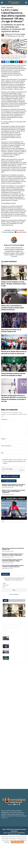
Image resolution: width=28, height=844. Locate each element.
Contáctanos (4, 817)
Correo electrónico (6, 445)
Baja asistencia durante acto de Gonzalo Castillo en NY (11, 330)
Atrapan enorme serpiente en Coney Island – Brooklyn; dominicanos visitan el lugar (13, 284)
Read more (7, 633)
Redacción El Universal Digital (15, 34)
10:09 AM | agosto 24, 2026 (8, 562)
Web (2, 453)
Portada (3, 7)
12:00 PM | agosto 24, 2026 (8, 551)
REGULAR (5, 585)
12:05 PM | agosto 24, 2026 (8, 494)
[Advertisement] (14, 726)
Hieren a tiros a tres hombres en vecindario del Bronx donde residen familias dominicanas (12, 308)
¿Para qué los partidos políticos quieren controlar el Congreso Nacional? (13, 566)
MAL (4, 587)
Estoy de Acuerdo (17, 842)
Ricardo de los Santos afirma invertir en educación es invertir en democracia (14, 352)
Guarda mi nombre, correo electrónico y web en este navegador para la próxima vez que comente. (14, 461)
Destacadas (10, 7)
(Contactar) (14, 256)
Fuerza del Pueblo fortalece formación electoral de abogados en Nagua (13, 374)
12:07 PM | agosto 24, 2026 (8, 487)
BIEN (4, 583)
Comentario (4, 419)
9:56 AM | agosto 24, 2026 (8, 568)
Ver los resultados (14, 594)
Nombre (3, 439)
